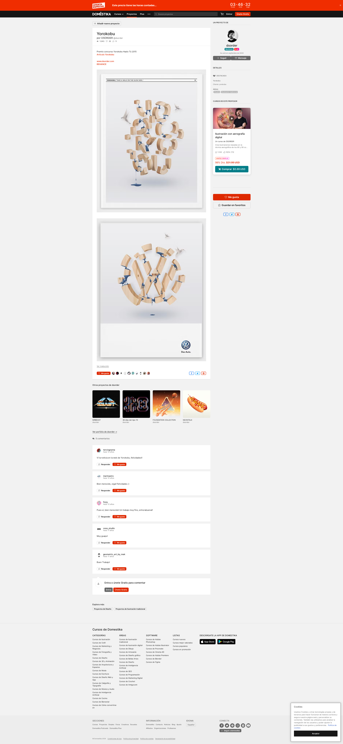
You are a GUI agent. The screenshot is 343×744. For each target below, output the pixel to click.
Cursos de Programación (129, 675)
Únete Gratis (121, 589)
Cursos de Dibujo (126, 649)
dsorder (115, 385)
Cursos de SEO (125, 671)
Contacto (159, 724)
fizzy (105, 502)
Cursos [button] (118, 14)
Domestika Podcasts (100, 728)
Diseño (217, 92)
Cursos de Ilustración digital (130, 645)
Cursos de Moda (99, 670)
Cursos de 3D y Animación (103, 661)
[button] (149, 14)
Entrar (229, 14)
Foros (118, 724)
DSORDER (112, 37)
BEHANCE (101, 64)
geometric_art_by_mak (114, 554)
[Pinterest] (232, 725)
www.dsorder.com (105, 61)
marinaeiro (108, 476)
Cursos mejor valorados (183, 643)
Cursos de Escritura (100, 674)
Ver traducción (103, 366)
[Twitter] (227, 725)
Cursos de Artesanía (127, 652)
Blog (173, 724)
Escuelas (133, 724)
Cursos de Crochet (127, 681)
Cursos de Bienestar (100, 702)
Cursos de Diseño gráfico (129, 655)
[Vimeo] (243, 725)
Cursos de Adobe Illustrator (157, 645)
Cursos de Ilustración (101, 639)
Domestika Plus (115, 728)
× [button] (340, 5)
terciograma (109, 450)
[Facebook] (221, 725)
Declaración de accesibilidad (165, 739)
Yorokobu (216, 81)
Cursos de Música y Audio (103, 689)
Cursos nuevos (179, 639)
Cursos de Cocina (99, 698)
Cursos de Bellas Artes (128, 659)
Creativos (125, 724)
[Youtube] (248, 725)
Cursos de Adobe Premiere (157, 655)
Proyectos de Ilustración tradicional (130, 609)
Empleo (111, 724)
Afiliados (149, 728)
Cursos (95, 724)
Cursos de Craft (99, 643)
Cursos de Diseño (99, 658)
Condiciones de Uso (115, 739)
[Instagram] (238, 725)
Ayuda (179, 724)
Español (191, 725)
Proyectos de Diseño (102, 609)
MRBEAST (96, 420)
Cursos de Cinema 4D (155, 652)
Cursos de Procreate (154, 649)
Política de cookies (147, 739)
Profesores (171, 728)
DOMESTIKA (101, 14)
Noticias (167, 724)
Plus (142, 14)
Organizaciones (160, 728)
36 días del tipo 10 (130, 420)
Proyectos (132, 14)
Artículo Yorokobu (105, 54)
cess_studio (109, 528)
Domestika (150, 724)
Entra (108, 589)
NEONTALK (187, 420)
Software (151, 635)
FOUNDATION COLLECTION (164, 420)
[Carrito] (222, 14)
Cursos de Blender (154, 659)
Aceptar (316, 733)
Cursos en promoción (182, 649)
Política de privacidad (131, 739)
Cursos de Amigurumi (128, 685)
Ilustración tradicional (229, 92)
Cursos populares (180, 646)
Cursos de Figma (153, 662)
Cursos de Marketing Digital (130, 678)
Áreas (122, 635)
